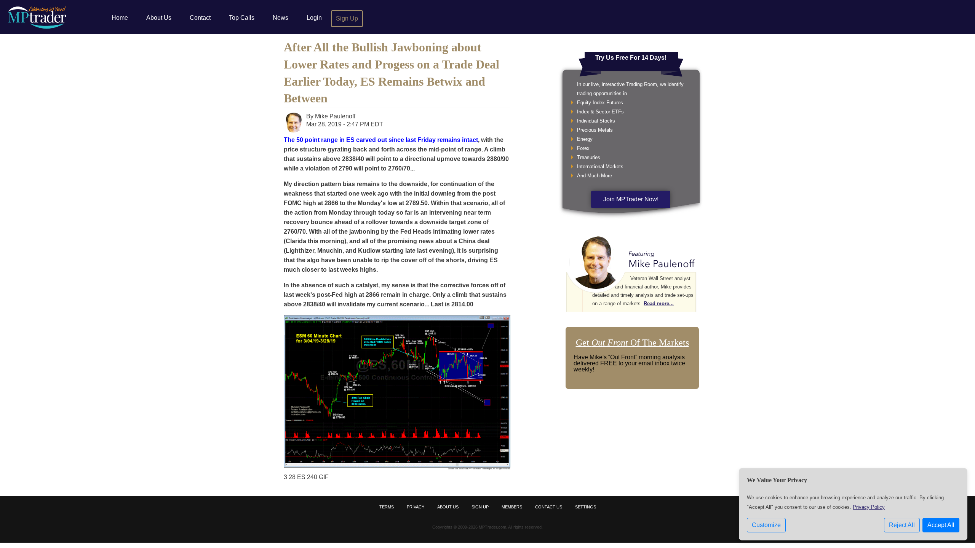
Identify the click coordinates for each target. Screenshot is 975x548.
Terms (386, 507)
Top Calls (241, 17)
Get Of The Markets (632, 342)
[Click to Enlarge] (397, 467)
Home (120, 17)
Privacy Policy (869, 507)
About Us (158, 17)
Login (314, 17)
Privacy (415, 507)
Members (512, 507)
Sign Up (347, 18)
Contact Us (548, 507)
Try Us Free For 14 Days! (631, 57)
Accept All (940, 525)
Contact (200, 17)
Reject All (902, 525)
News (280, 17)
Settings (585, 507)
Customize (766, 525)
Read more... (659, 303)
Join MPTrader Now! (631, 199)
